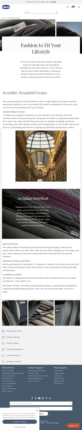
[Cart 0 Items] (71, 7)
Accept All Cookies (19, 422)
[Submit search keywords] (56, 12)
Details (53, 2)
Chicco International (9, 383)
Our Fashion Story (13, 18)
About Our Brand (8, 371)
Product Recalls (33, 381)
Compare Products (13, 361)
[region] (19, 419)
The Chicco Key (33, 373)
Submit (41, 414)
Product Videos (12, 343)
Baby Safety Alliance (35, 378)
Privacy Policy (41, 423)
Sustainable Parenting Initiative (13, 373)
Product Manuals (13, 337)
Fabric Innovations (8, 376)
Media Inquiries (7, 391)
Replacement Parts (14, 331)
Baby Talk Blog (7, 378)
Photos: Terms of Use (9, 388)
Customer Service (13, 355)
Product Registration (14, 349)
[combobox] (41, 12)
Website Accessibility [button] (53, 423)
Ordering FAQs (59, 378)
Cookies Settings (20, 427)
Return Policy (58, 383)
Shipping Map (59, 373)
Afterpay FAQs (59, 381)
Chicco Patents (7, 386)
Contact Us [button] (73, 426)
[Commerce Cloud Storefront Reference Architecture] (6, 7)
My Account (58, 376)
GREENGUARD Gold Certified (38, 376)
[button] (67, 7)
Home (4, 18)
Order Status (58, 371)
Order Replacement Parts (37, 371)
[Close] (37, 411)
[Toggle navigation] (79, 7)
